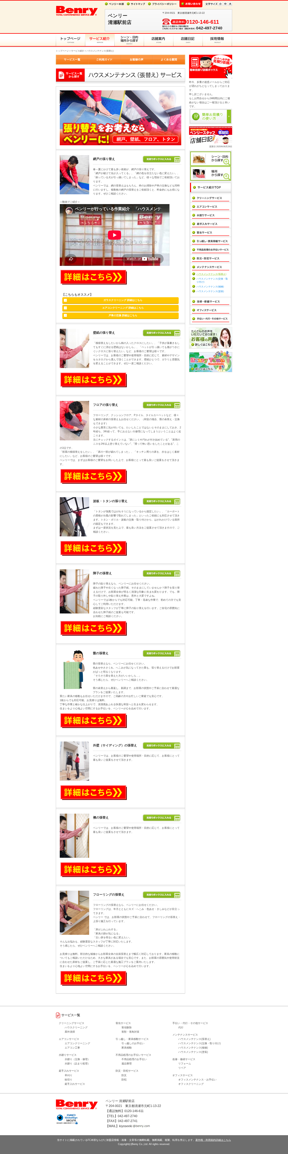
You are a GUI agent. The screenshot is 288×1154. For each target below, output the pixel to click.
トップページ (62, 51)
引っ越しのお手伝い (132, 1043)
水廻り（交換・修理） (77, 1059)
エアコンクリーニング (77, 1043)
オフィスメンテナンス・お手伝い (197, 1079)
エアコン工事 (72, 1047)
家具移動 (126, 1047)
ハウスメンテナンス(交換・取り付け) (199, 1043)
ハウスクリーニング (76, 1027)
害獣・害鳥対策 (130, 1031)
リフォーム (184, 1063)
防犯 (124, 1079)
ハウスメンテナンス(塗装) (210, 291)
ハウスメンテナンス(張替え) (211, 274)
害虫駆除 (126, 1027)
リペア (182, 1067)
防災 (124, 1075)
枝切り (68, 1079)
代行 (180, 1027)
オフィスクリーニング (191, 1083)
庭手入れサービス (75, 1083)
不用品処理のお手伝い (134, 1059)
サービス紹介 (77, 51)
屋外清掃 (70, 1031)
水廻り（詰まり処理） (77, 1063)
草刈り (68, 1075)
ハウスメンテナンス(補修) (210, 286)
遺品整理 (126, 1063)
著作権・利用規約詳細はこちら (213, 1140)
